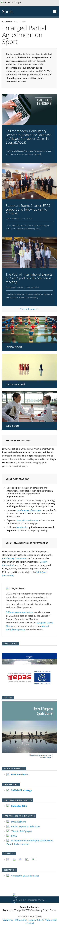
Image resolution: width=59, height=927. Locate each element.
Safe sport (12, 426)
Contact (30, 923)
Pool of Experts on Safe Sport (25, 826)
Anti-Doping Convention (14, 558)
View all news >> (29, 308)
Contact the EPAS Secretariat (25, 875)
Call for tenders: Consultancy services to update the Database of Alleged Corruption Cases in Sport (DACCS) (28, 136)
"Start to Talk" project (21, 831)
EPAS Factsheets (19, 774)
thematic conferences (27, 520)
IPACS (14, 835)
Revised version (21, 844)
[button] (29, 3)
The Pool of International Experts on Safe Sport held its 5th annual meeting (29, 278)
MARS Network (18, 821)
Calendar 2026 (19, 805)
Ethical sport (14, 347)
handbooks (21, 527)
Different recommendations (19, 612)
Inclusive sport (15, 384)
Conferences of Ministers (29, 510)
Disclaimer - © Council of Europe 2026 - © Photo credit (30, 919)
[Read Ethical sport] (29, 329)
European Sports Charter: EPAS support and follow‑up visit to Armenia (28, 209)
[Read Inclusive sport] (29, 367)
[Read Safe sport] (29, 406)
